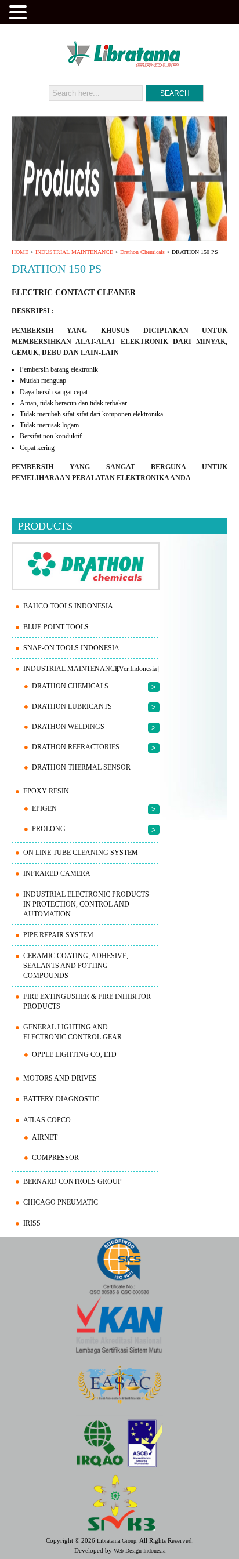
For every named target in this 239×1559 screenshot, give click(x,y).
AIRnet (44, 1137)
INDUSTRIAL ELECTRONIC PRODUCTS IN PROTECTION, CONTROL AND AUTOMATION (86, 904)
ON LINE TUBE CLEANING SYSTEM (80, 853)
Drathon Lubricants (72, 706)
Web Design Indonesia (139, 1550)
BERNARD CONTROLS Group (72, 1181)
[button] (19, 11)
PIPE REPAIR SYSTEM (58, 935)
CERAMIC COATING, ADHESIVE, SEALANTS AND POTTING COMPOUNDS (75, 966)
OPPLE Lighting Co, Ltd (74, 1054)
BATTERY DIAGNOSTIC (61, 1099)
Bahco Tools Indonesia (68, 606)
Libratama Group (116, 1541)
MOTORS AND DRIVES (60, 1078)
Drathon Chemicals (142, 252)
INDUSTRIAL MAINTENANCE (74, 252)
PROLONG (49, 829)
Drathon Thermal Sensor (81, 767)
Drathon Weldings (68, 727)
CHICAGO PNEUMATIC (60, 1202)
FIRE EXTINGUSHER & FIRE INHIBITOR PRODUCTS (87, 1001)
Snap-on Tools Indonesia (71, 648)
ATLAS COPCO (47, 1120)
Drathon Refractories (75, 747)
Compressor (55, 1158)
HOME (20, 252)
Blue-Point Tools (56, 627)
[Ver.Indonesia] (138, 669)
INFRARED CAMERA (56, 873)
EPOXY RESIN (46, 791)
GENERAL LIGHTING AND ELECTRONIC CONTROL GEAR (72, 1032)
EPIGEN (44, 808)
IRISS (32, 1223)
